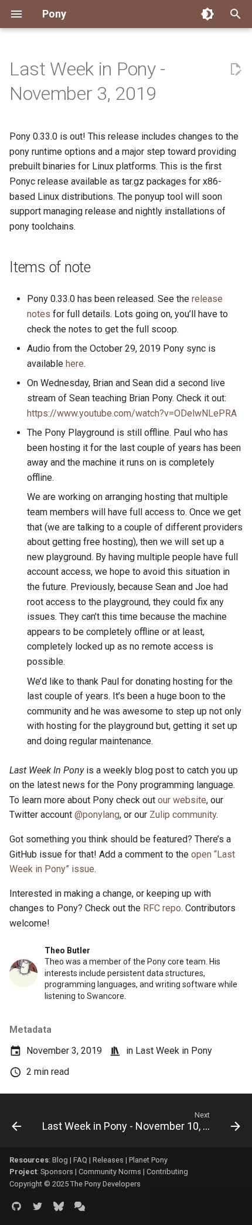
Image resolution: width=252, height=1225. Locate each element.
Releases (108, 1159)
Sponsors (56, 1171)
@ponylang (97, 814)
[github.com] (16, 1206)
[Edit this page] (236, 69)
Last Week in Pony (173, 1050)
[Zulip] (79, 1206)
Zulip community (182, 814)
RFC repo (162, 908)
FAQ (80, 1159)
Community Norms (110, 1171)
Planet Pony (148, 1159)
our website (182, 800)
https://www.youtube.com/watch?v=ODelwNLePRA (132, 413)
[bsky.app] (58, 1206)
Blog (60, 1159)
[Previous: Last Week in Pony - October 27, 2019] (16, 1124)
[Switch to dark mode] (207, 14)
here (75, 363)
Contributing (167, 1171)
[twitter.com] (37, 1206)
